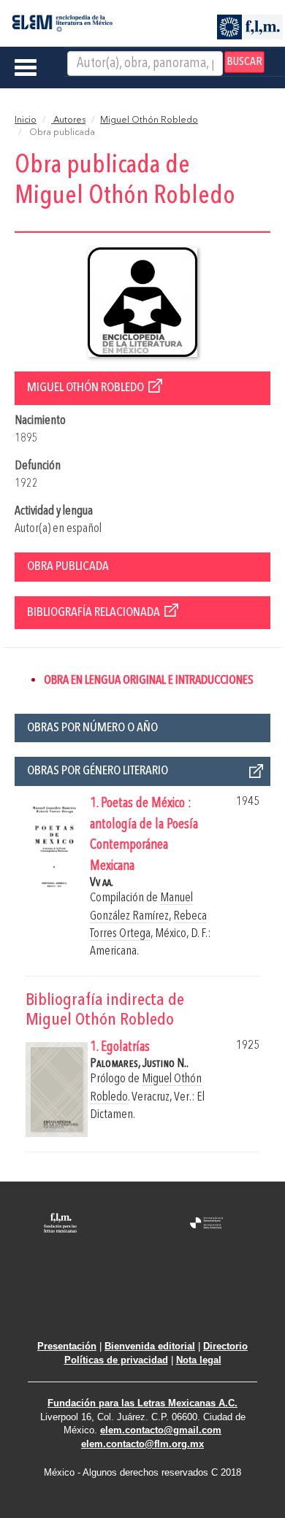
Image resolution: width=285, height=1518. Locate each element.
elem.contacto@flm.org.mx (142, 1443)
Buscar (244, 62)
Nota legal (198, 1360)
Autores (68, 120)
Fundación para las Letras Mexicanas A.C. (143, 1403)
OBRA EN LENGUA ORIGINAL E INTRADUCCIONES (149, 680)
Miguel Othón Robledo (149, 120)
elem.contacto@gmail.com (160, 1430)
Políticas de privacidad (116, 1360)
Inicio (26, 120)
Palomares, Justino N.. (139, 1063)
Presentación (66, 1346)
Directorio (225, 1346)
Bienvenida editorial (149, 1346)
